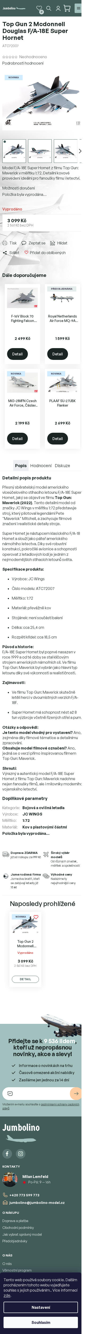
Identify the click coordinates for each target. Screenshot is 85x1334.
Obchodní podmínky (18, 1227)
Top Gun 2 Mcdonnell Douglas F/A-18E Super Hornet (25, 943)
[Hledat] (48, 8)
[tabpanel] (25, 949)
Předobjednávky (14, 1241)
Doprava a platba (15, 1221)
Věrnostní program (17, 1270)
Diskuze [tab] (62, 465)
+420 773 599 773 (24, 1195)
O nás (7, 1263)
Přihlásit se (76, 1093)
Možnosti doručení (18, 188)
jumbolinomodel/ (21, 1154)
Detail (17, 354)
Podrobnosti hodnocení (22, 63)
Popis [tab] (21, 465)
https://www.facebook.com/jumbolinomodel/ (7, 1154)
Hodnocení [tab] (40, 465)
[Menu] (79, 8)
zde (7, 1295)
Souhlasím (40, 1322)
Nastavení (41, 1307)
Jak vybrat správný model (22, 1234)
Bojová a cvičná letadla (43, 807)
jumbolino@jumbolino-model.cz (37, 1203)
